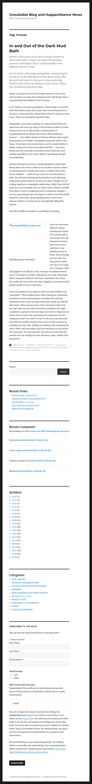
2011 (14, 543)
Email (16, 703)
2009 (14, 550)
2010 (14, 547)
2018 (14, 520)
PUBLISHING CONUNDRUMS (25, 603)
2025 (14, 496)
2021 (14, 510)
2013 (14, 537)
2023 (14, 503)
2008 (14, 554)
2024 (14, 500)
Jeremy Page (19, 347)
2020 (14, 513)
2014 (14, 533)
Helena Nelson (19, 345)
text (16, 674)
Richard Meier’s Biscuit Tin (24, 395)
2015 (14, 530)
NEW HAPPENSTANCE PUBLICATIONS (30, 593)
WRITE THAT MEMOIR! (23, 409)
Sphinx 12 (20, 350)
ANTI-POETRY (18, 579)
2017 (14, 523)
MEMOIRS (16, 589)
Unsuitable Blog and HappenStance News (45, 15)
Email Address (16, 659)
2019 (14, 517)
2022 (14, 507)
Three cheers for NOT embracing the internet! (46, 431)
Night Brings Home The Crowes (37, 347)
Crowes (58, 345)
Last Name (14, 651)
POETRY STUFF (19, 599)
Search (12, 367)
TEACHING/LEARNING (22, 609)
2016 (14, 527)
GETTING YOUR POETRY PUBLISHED (29, 586)
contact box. (28, 718)
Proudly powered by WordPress (54, 777)
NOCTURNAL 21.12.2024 (23, 402)
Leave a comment (33, 350)
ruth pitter (54, 347)
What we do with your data (22, 685)
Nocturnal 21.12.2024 (45, 345)
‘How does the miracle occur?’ (26, 405)
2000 (14, 557)
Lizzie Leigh (15, 450)
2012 (14, 540)
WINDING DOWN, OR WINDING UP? (29, 399)
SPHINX (15, 606)
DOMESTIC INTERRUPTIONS (25, 583)
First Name (14, 643)
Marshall (13, 440)
